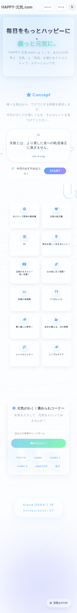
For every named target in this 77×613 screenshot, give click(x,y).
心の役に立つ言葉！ (56, 271)
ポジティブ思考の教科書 (24, 216)
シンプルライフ (56, 354)
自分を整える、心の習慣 (56, 327)
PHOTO (21, 457)
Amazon (41, 466)
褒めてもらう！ (38, 443)
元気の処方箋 (56, 216)
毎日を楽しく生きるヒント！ (56, 244)
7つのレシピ (56, 299)
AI (24, 244)
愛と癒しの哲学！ (24, 327)
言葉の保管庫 (24, 299)
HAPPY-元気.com (16, 7)
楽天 (57, 466)
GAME (38, 457)
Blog (61, 7)
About (47, 7)
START (55, 170)
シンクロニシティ (24, 354)
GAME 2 (55, 457)
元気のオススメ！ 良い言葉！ (24, 273)
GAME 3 (22, 466)
